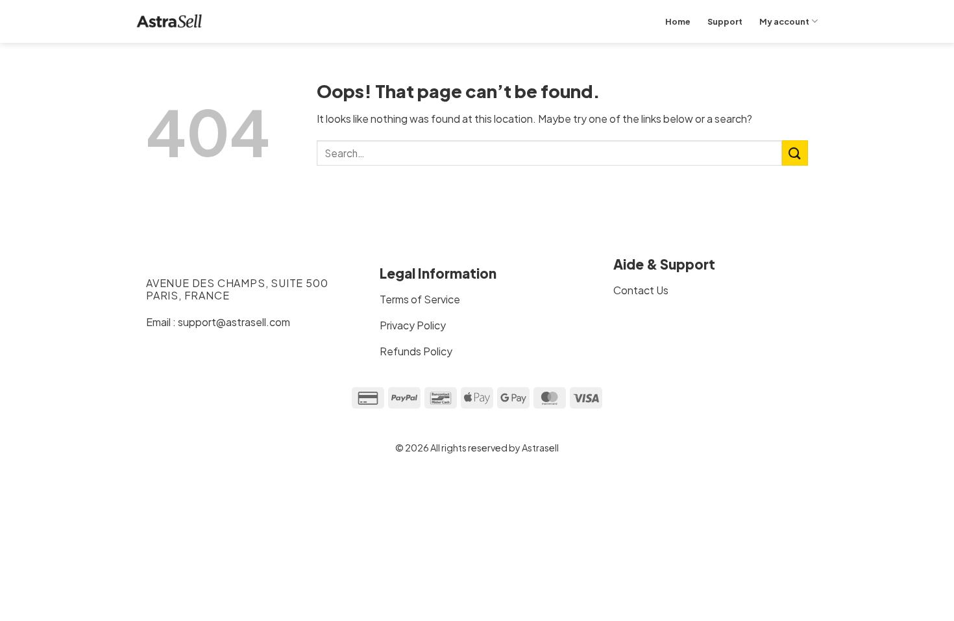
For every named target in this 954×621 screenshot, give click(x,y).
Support (724, 21)
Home (678, 21)
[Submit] (795, 153)
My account (784, 21)
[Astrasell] (169, 21)
